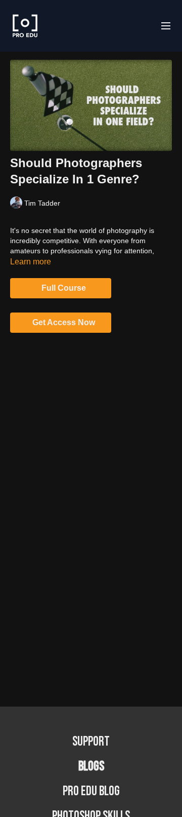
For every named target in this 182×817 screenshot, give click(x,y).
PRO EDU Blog (91, 791)
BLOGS (91, 766)
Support (91, 742)
